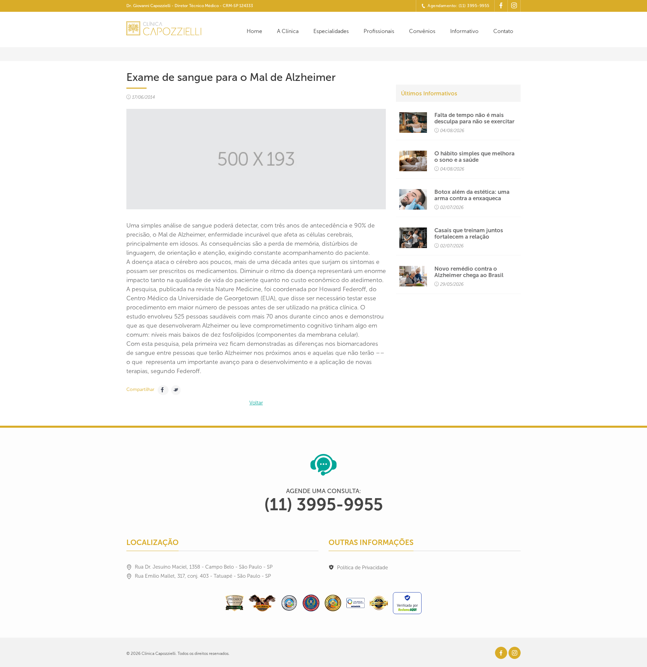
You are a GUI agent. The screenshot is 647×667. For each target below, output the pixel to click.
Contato (503, 31)
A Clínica (288, 31)
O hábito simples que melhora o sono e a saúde (474, 156)
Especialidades (331, 31)
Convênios (422, 31)
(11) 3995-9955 (323, 504)
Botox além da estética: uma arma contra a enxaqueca (472, 195)
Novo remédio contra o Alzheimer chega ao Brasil (468, 272)
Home (254, 31)
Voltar (256, 402)
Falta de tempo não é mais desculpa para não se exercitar (474, 118)
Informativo (464, 31)
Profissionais (379, 31)
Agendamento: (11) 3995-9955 (459, 5)
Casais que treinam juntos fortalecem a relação (468, 233)
